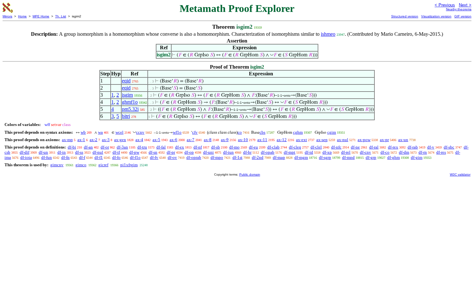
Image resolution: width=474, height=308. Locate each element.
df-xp (327, 152)
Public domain (249, 174)
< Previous (445, 5)
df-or (105, 147)
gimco (80, 164)
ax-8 (208, 139)
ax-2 (93, 139)
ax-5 (156, 139)
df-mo (234, 147)
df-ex (179, 147)
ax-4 (139, 139)
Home (22, 16)
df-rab (413, 147)
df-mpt (289, 152)
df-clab (273, 147)
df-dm (404, 152)
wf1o (177, 132)
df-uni (208, 152)
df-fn (65, 157)
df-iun (228, 152)
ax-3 (106, 139)
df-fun (46, 157)
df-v (430, 147)
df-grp (371, 157)
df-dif (24, 152)
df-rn (423, 152)
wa (100, 132)
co (240, 132)
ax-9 (225, 139)
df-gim (416, 157)
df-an (88, 147)
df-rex (393, 147)
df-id (309, 152)
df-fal (161, 147)
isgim (127, 95)
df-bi (72, 147)
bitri (126, 116)
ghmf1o (130, 102)
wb (83, 132)
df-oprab (193, 157)
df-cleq (295, 147)
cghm (298, 132)
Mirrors (7, 16)
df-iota (26, 157)
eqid (126, 80)
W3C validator (460, 174)
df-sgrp (325, 157)
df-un (43, 152)
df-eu (253, 147)
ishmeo (328, 34)
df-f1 (98, 157)
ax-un (403, 139)
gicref (103, 164)
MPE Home (41, 16)
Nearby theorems (458, 9)
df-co (385, 152)
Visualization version (436, 16)
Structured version (404, 16)
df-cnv (365, 152)
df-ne (355, 147)
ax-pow (364, 139)
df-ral (374, 147)
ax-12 (282, 139)
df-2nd (257, 157)
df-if (116, 152)
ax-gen (120, 139)
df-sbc (449, 147)
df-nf (197, 147)
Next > (465, 5)
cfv (195, 132)
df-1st (237, 157)
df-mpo (217, 157)
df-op (189, 152)
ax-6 (173, 139)
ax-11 (262, 139)
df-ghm (393, 157)
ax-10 (243, 139)
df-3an (122, 147)
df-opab (267, 152)
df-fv (154, 157)
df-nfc (336, 147)
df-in (61, 152)
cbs (262, 132)
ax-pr (384, 139)
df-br (247, 152)
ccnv (140, 132)
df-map (279, 157)
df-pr (171, 152)
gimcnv (57, 164)
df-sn (153, 152)
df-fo (116, 157)
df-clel (316, 147)
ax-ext (301, 139)
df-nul (98, 152)
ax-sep (322, 139)
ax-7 (190, 139)
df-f (82, 157)
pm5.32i (130, 109)
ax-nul (342, 139)
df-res (441, 152)
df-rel (346, 152)
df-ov (172, 157)
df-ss (79, 152)
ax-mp (67, 139)
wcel (119, 132)
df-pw (134, 152)
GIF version (462, 16)
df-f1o (135, 157)
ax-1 (81, 139)
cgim (331, 132)
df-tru (142, 147)
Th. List (60, 16)
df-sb (215, 147)
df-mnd (348, 157)
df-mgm (301, 157)
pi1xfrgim (129, 164)
